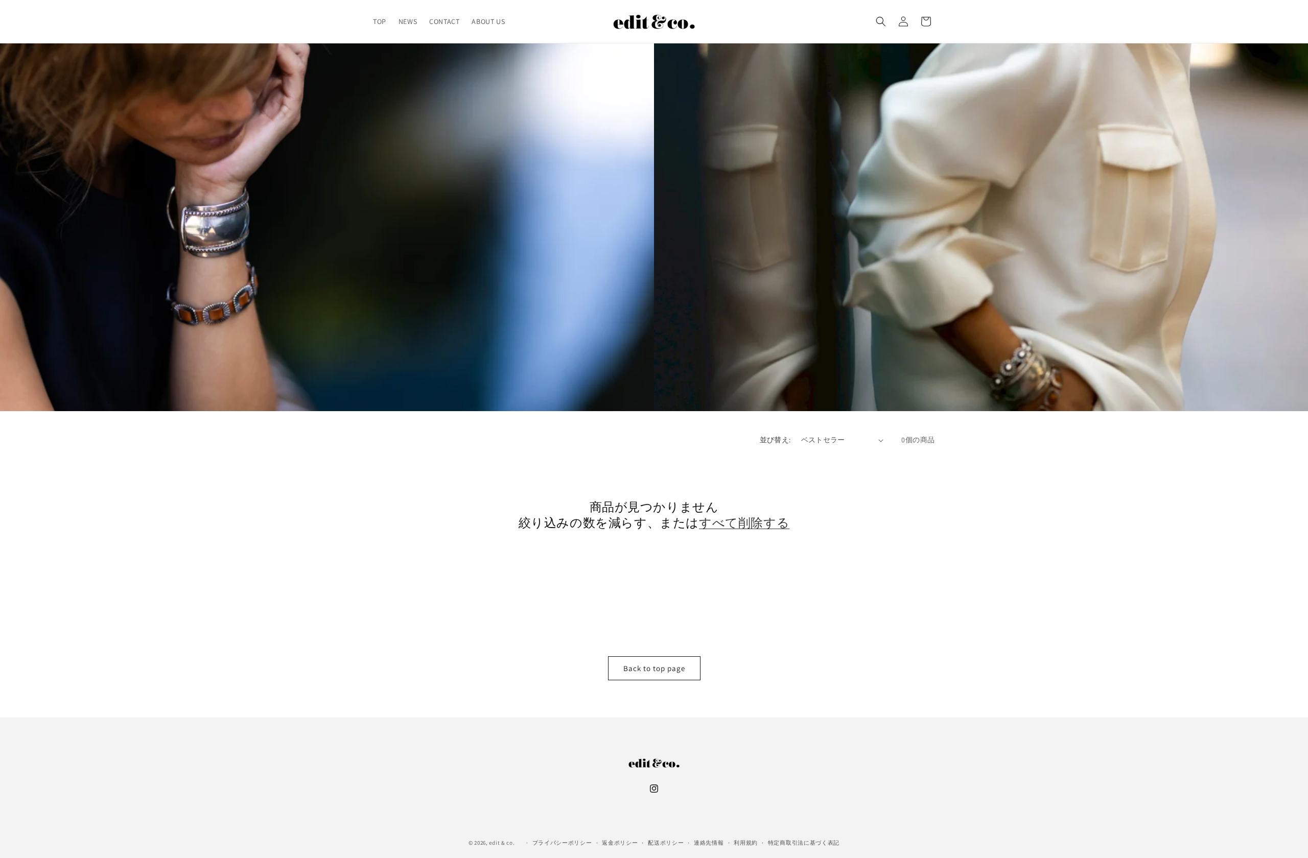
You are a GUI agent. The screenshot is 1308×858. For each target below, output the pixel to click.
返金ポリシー (620, 842)
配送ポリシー (666, 842)
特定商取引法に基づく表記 (803, 842)
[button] (881, 21)
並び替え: (775, 439)
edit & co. (502, 842)
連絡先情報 (709, 842)
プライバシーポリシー (562, 842)
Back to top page (654, 668)
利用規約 (746, 842)
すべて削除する (744, 523)
